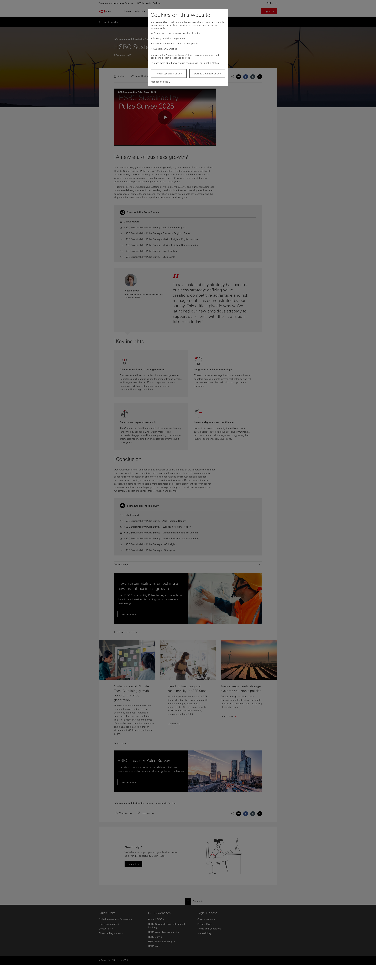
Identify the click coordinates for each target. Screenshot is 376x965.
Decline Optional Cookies (207, 73)
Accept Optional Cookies (169, 73)
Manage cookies (159, 81)
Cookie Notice (211, 62)
